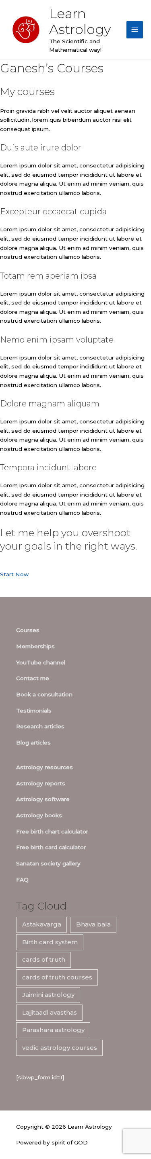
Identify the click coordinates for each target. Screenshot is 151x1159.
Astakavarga (41, 924)
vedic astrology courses (59, 1047)
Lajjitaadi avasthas (49, 1012)
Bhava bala (93, 924)
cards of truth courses (57, 977)
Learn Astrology (80, 21)
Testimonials (34, 710)
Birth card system (50, 942)
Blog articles (33, 742)
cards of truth (43, 959)
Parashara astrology (53, 1030)
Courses (27, 630)
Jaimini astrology (48, 994)
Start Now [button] (14, 574)
